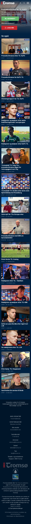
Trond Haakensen (15, 418)
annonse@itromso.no (15, 442)
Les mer (19, 405)
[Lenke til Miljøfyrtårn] (15, 476)
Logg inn (10, 28)
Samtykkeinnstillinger (16, 508)
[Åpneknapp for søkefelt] (24, 3)
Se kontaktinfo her (15, 429)
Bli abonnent (10, 18)
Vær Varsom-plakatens (21, 483)
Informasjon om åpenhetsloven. (15, 516)
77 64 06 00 (15, 436)
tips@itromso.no (15, 453)
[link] (7, 3)
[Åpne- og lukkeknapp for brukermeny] (20, 3)
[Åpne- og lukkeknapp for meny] (28, 3)
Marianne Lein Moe (15, 424)
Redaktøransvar (7, 487)
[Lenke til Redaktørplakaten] (15, 471)
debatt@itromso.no (15, 448)
